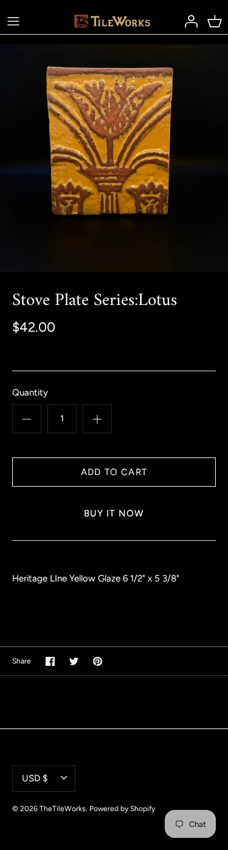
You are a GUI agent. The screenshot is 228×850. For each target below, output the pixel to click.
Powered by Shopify (122, 808)
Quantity (30, 392)
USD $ (34, 778)
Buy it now (114, 513)
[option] (114, 158)
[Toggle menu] (13, 20)
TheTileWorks (63, 808)
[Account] (187, 20)
